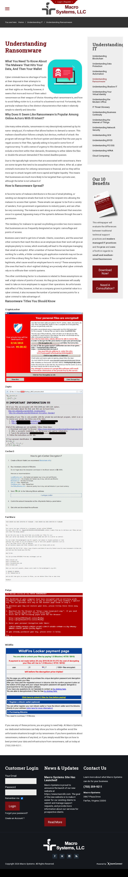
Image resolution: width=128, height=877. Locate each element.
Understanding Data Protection (102, 64)
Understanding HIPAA (102, 150)
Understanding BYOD (102, 140)
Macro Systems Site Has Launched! (59, 779)
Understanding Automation (99, 72)
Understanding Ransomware (99, 80)
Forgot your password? (16, 813)
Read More (55, 822)
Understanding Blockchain (99, 57)
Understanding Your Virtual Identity (102, 93)
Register (67, 2)
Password (10, 787)
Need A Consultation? (105, 286)
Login (59, 2)
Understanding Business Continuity (104, 113)
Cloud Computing (100, 156)
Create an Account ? (14, 818)
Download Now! (105, 271)
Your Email (10, 775)
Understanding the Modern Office (101, 100)
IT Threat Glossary (101, 107)
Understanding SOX (101, 135)
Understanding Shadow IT (104, 86)
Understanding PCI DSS (103, 145)
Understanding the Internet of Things (101, 121)
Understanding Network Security (103, 128)
